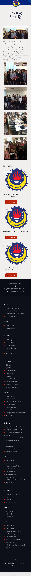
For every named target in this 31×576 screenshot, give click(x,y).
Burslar (8, 331)
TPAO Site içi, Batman (16, 291)
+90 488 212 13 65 (16, 283)
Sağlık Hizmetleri (11, 370)
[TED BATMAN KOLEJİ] (16, 2)
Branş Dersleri (10, 342)
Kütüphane (9, 373)
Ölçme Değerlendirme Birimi (15, 427)
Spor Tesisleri (10, 368)
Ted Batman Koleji (11, 311)
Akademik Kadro (11, 316)
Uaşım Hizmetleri (11, 382)
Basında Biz (9, 517)
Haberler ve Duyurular (13, 494)
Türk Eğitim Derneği (12, 308)
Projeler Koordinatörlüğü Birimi (16, 438)
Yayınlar (8, 497)
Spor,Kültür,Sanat (11, 452)
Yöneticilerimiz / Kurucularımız (15, 314)
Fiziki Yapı (9, 365)
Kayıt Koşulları (10, 325)
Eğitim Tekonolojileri (12, 387)
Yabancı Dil (9, 446)
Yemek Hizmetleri (11, 379)
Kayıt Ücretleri (10, 328)
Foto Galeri (9, 511)
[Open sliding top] (29, 2)
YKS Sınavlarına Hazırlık (13, 539)
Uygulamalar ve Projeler (13, 402)
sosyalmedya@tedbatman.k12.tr (15, 289)
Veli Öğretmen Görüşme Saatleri (16, 413)
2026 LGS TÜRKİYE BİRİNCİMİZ (15, 232)
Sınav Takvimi (10, 477)
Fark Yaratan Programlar (14, 449)
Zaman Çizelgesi (11, 348)
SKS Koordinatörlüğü (12, 441)
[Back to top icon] (15, 560)
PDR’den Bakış (10, 404)
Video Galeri (9, 514)
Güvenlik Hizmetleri (12, 384)
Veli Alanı (8, 500)
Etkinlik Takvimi (11, 502)
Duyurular (9, 354)
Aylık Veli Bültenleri (12, 351)
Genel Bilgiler (10, 340)
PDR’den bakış (10, 345)
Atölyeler (8, 376)
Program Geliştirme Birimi (14, 430)
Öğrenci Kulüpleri (11, 410)
